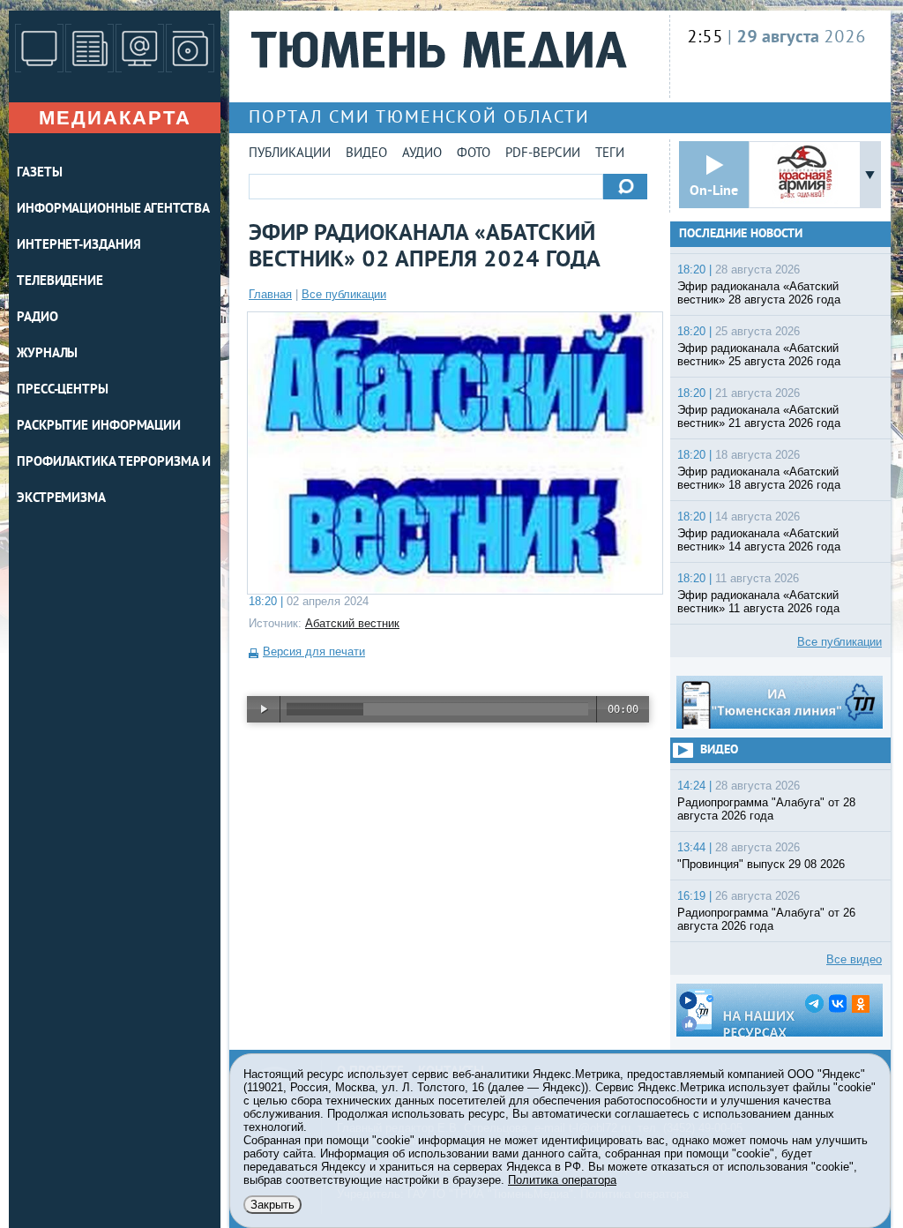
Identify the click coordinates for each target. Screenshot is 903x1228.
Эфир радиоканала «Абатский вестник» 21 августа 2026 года (758, 416)
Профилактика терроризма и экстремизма (114, 480)
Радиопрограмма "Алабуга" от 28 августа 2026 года (766, 809)
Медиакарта (115, 118)
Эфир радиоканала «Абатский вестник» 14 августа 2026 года (758, 540)
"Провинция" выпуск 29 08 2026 (761, 864)
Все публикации (344, 294)
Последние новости (740, 234)
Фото (473, 154)
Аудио (422, 154)
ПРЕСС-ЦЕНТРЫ (62, 390)
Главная (270, 294)
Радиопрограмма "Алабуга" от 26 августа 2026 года (766, 919)
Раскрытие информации (99, 426)
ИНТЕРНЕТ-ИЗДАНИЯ (78, 245)
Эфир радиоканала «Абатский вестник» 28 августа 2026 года (758, 293)
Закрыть (272, 1204)
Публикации (290, 154)
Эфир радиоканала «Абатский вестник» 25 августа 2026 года (758, 354)
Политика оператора (562, 1180)
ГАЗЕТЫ (39, 173)
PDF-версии (542, 154)
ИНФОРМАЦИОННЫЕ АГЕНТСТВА (113, 209)
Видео (366, 154)
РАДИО (37, 318)
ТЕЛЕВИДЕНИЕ (60, 281)
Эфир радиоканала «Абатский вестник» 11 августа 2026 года (758, 601)
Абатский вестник (352, 623)
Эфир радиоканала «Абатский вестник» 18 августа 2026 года (758, 478)
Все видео (854, 959)
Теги (609, 154)
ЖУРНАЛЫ (47, 354)
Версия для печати (314, 651)
